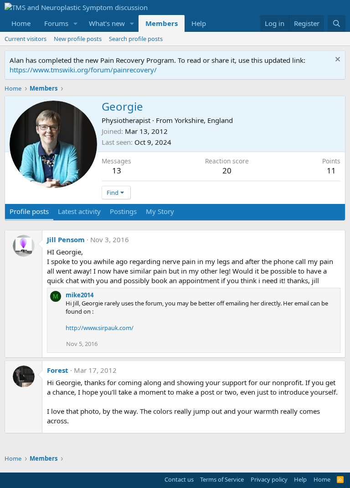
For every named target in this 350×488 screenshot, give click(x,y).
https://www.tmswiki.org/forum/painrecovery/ (83, 69)
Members (161, 23)
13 (116, 170)
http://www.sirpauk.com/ (100, 328)
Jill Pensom (66, 239)
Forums (56, 23)
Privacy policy (269, 479)
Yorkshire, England (204, 120)
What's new (107, 23)
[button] (75, 23)
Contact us (179, 479)
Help (198, 23)
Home (21, 23)
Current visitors (25, 39)
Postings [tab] (123, 211)
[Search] (336, 23)
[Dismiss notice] (336, 60)
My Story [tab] (160, 211)
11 (331, 170)
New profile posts (78, 39)
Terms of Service (222, 479)
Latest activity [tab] (79, 211)
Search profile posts (136, 39)
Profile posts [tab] (29, 211)
